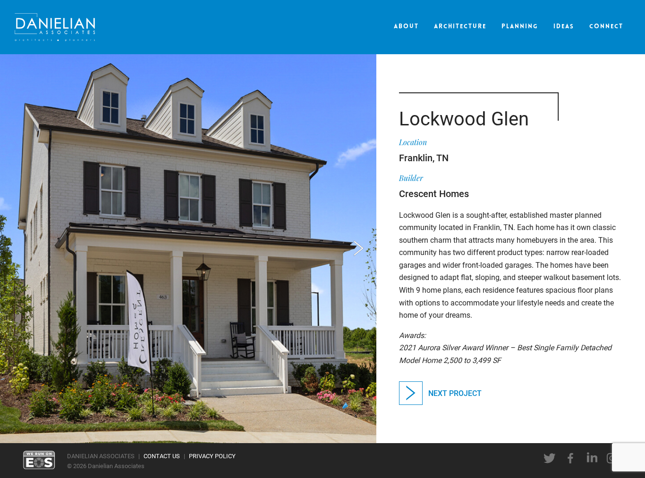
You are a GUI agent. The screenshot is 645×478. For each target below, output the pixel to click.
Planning (519, 27)
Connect (606, 27)
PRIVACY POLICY (212, 456)
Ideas (563, 27)
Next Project (455, 393)
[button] (359, 248)
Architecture (460, 27)
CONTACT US (162, 456)
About (406, 27)
